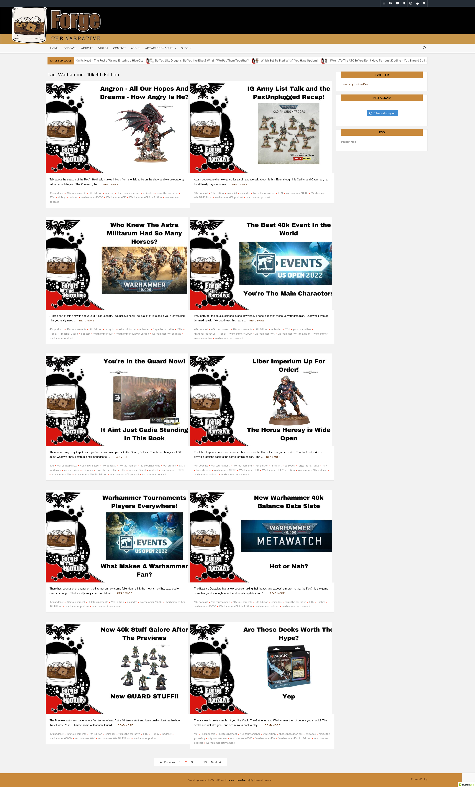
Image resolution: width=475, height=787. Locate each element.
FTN (280, 193)
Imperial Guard (69, 333)
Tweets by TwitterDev (354, 84)
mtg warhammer (217, 738)
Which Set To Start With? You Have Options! (272, 60)
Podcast (70, 48)
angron (109, 193)
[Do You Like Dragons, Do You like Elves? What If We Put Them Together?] (134, 60)
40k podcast (56, 193)
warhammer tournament (229, 338)
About (135, 48)
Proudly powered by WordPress (205, 780)
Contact (119, 48)
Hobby (61, 197)
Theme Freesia (262, 780)
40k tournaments (76, 193)
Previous (169, 762)
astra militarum (127, 329)
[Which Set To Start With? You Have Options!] (239, 60)
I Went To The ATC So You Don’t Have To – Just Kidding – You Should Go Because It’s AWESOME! (375, 60)
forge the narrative (167, 193)
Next (214, 762)
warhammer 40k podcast (229, 197)
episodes (148, 193)
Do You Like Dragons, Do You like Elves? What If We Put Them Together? (185, 60)
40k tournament (220, 329)
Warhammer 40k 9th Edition (145, 197)
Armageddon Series (159, 48)
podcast (73, 197)
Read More (111, 184)
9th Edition (95, 193)
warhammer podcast (258, 197)
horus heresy (203, 469)
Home (54, 48)
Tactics (321, 601)
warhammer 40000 (92, 197)
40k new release (89, 465)
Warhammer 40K (116, 197)
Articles (87, 48)
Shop (184, 48)
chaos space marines (128, 193)
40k (52, 465)
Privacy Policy (419, 779)
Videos (103, 48)
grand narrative (302, 329)
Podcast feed (348, 141)
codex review (71, 469)
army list (232, 193)
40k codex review (67, 465)
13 (205, 762)
